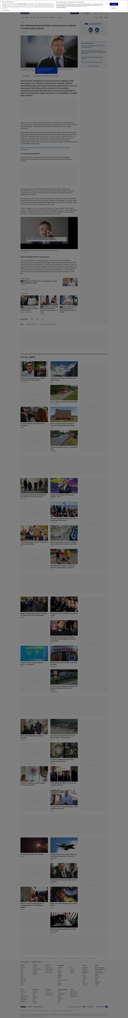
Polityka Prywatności (5, 10)
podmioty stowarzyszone (22, 3)
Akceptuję (114, 4)
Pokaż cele (114, 8)
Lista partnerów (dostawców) (61, 7)
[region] (64, 6)
